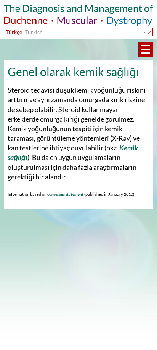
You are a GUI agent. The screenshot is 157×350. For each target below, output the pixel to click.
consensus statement (64, 194)
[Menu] (145, 49)
